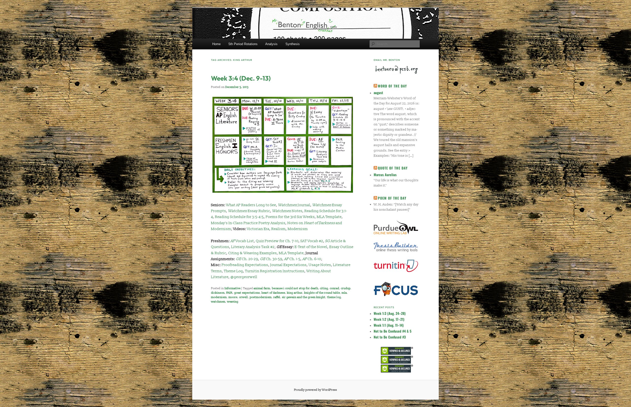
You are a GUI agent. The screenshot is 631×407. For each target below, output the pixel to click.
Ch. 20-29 (247, 259)
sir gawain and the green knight (303, 297)
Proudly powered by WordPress (315, 390)
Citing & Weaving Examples (252, 253)
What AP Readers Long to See (251, 205)
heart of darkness (273, 293)
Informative (233, 288)
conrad (334, 288)
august (378, 92)
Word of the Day (392, 85)
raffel (276, 297)
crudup (346, 288)
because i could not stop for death (295, 288)
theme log (334, 297)
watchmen (218, 302)
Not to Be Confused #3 (390, 336)
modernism (219, 297)
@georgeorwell (243, 277)
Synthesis (292, 44)
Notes (297, 211)
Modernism (298, 229)
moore (232, 297)
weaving (232, 302)
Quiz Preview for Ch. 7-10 (277, 241)
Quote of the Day (393, 167)
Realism (278, 229)
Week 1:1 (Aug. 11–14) (389, 325)
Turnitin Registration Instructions (274, 271)
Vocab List (242, 241)
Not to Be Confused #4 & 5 (392, 331)
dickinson (218, 293)
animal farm (262, 288)
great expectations (247, 293)
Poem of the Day (392, 198)
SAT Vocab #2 (311, 241)
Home (216, 44)
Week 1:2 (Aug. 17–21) (389, 319)
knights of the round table (322, 293)
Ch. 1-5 (292, 259)
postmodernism (261, 297)
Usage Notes (320, 265)
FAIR (229, 293)
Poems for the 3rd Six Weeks (290, 217)
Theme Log (233, 271)
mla (344, 293)
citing (324, 288)
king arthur (294, 293)
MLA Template (329, 217)
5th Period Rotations (243, 44)
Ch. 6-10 (311, 259)
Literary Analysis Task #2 (253, 247)
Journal (294, 205)
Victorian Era (258, 229)
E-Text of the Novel (311, 247)
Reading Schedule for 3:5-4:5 (239, 217)
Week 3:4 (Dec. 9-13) (241, 78)
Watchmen (282, 211)
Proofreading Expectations (245, 265)
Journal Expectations (288, 265)
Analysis (271, 44)
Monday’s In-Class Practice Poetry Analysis (248, 223)
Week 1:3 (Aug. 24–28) (390, 313)
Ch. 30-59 (271, 259)
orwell (243, 297)
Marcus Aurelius (385, 174)
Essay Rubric (249, 211)
